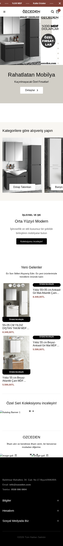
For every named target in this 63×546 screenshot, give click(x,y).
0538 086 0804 (19, 489)
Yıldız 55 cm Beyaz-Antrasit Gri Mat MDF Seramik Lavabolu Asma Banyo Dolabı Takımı (45, 344)
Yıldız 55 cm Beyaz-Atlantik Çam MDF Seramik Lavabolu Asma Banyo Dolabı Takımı (13, 379)
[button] (30, 411)
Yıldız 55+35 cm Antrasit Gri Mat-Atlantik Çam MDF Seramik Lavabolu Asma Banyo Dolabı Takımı (46, 291)
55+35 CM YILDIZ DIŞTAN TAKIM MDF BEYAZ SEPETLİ (14, 327)
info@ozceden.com (20, 484)
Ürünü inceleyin (16, 319)
